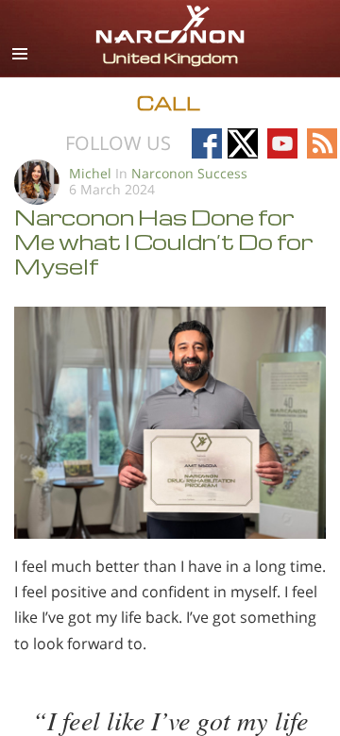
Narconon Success (189, 173)
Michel (90, 173)
